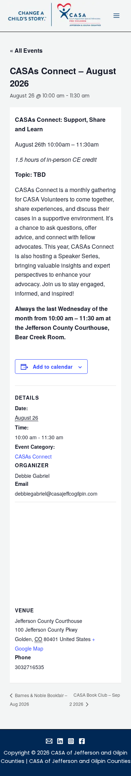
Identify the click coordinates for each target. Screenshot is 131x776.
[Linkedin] (60, 741)
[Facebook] (82, 741)
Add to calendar (52, 366)
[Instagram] (71, 741)
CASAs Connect (33, 456)
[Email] (49, 741)
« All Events (26, 50)
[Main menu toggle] (116, 15)
